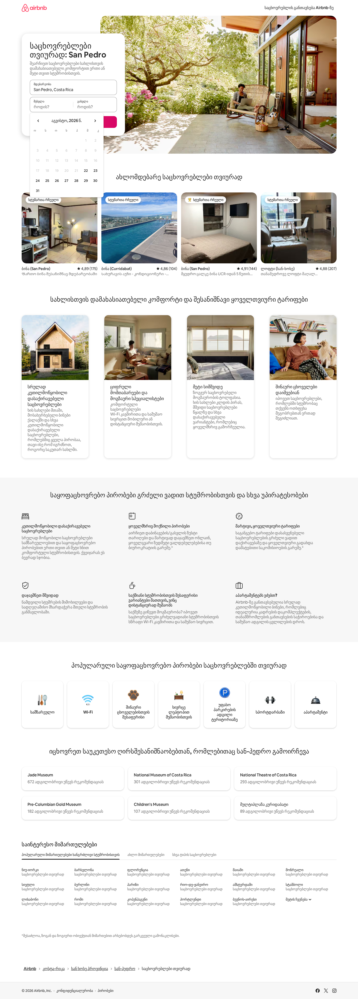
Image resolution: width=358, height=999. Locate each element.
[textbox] (51, 107)
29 (86, 180)
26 (57, 180)
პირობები (105, 990)
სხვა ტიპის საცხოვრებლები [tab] (194, 854)
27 (66, 180)
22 (86, 170)
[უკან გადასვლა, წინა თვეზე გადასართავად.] (38, 120)
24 (38, 180)
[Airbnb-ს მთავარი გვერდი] (34, 7)
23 (95, 170)
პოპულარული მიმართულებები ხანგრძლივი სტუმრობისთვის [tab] (71, 854)
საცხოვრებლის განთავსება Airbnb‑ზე (299, 7)
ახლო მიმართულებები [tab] (145, 854)
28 (76, 180)
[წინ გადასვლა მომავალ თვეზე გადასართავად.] (94, 120)
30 (95, 180)
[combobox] (73, 90)
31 (37, 191)
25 (47, 180)
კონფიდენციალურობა (74, 990)
